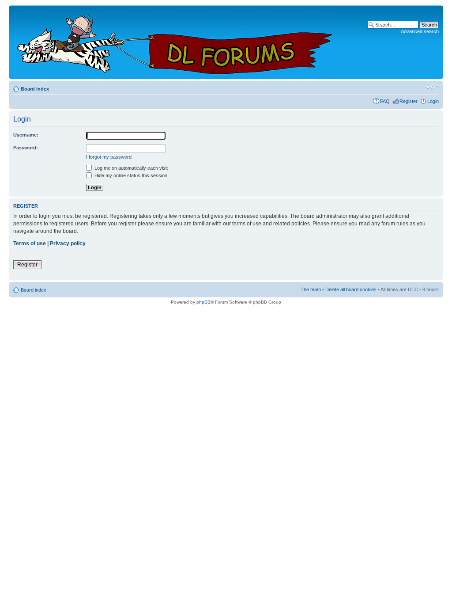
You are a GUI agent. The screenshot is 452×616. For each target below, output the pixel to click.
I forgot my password (109, 157)
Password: (25, 147)
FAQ (385, 101)
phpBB (203, 302)
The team (311, 289)
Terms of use (29, 243)
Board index (35, 88)
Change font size (432, 87)
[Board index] (175, 42)
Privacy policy (68, 243)
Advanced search (420, 31)
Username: (25, 134)
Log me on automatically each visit (130, 168)
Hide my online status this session (130, 175)
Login (433, 101)
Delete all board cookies (351, 289)
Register (408, 101)
